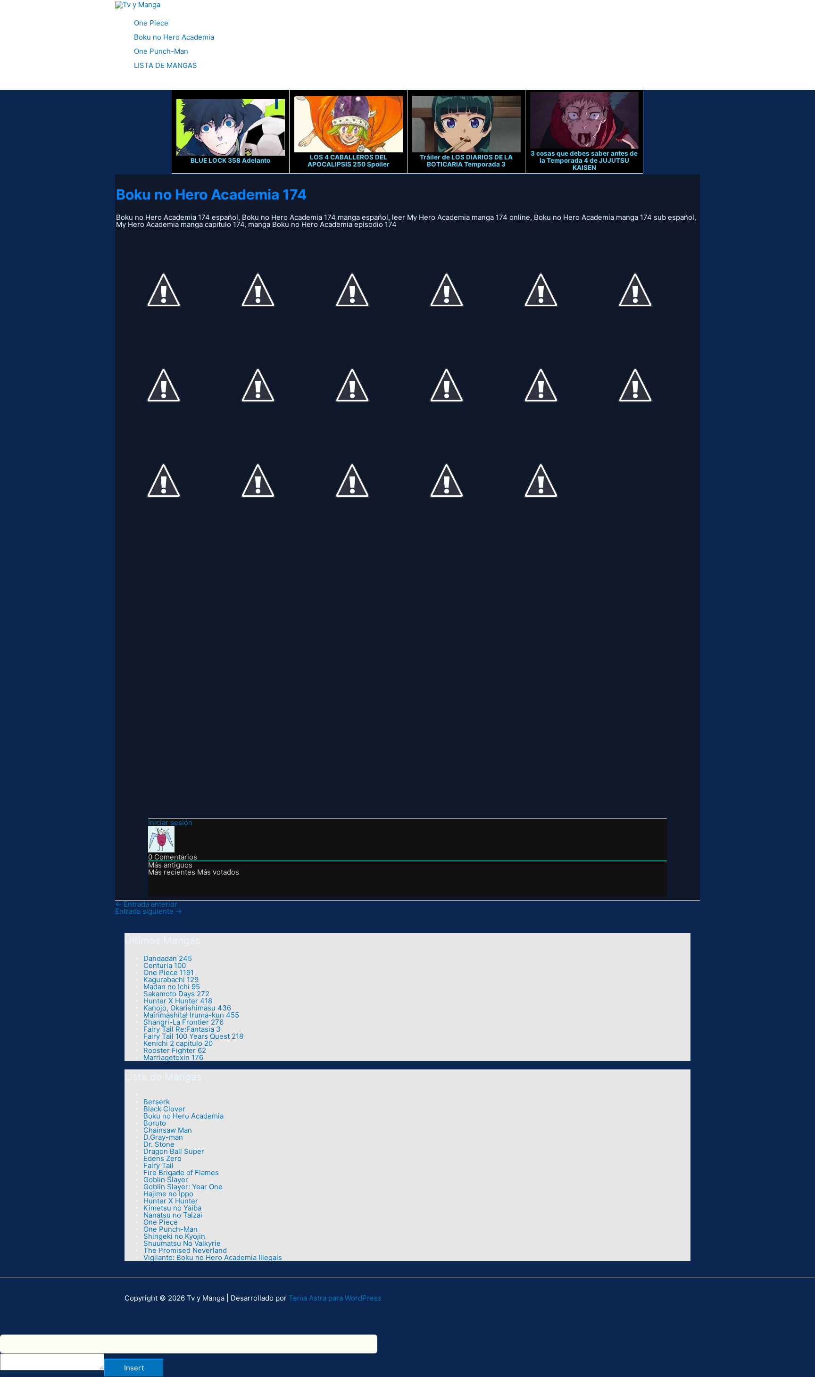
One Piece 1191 (168, 972)
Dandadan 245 (167, 958)
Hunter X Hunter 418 (177, 1000)
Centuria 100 (164, 965)
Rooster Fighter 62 (174, 1050)
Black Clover (164, 1108)
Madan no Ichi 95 (171, 986)
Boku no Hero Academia (174, 37)
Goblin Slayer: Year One (183, 1186)
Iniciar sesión (170, 822)
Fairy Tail (158, 1165)
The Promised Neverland (185, 1250)
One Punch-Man (161, 51)
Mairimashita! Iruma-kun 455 (191, 1014)
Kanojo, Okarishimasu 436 (187, 1007)
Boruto (154, 1122)
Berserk (156, 1101)
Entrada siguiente (148, 911)
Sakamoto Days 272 (176, 993)
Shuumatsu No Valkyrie (182, 1243)
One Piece (151, 22)
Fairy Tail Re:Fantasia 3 (182, 1029)
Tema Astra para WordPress (335, 1298)
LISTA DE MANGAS (165, 65)
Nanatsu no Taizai (172, 1214)
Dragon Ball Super (173, 1151)
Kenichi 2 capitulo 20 (178, 1043)
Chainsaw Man (167, 1130)
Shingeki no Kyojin (174, 1236)
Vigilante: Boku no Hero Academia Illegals (212, 1257)
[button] (118, 85)
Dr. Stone (159, 1144)
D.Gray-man (163, 1137)
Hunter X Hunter (170, 1200)
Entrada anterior (146, 904)
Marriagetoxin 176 (173, 1057)
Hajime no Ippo (168, 1193)
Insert (134, 1367)
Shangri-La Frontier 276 (183, 1022)
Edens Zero (162, 1158)
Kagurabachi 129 (171, 979)
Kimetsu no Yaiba (172, 1207)
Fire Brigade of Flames (181, 1172)
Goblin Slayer (165, 1179)
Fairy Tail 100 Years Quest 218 (193, 1036)
